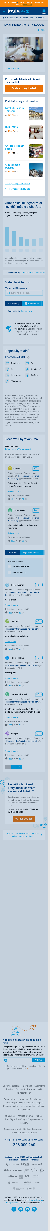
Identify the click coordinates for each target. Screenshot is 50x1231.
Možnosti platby (11, 1106)
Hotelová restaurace (17, 375)
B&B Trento (11, 126)
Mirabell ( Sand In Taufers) (14, 109)
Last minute (39, 1086)
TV (32, 363)
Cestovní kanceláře (12, 1086)
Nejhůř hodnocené (31, 553)
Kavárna (34, 375)
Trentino (25, 18)
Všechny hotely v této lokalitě (17, 183)
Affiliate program (26, 1116)
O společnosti (35, 1119)
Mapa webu (25, 1109)
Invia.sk (32, 1200)
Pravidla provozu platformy (24, 1132)
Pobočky (9, 1119)
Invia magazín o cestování (33, 1106)
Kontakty (24, 1123)
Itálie (18, 18)
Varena (33, 18)
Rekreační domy (24, 1093)
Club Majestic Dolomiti (12, 166)
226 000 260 (24, 1144)
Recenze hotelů (34, 1089)
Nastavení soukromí (32, 1129)
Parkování (20, 1089)
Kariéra (39, 1116)
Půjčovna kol (16, 381)
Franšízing (21, 1119)
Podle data (12, 553)
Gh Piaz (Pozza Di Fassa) (14, 147)
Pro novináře (10, 1116)
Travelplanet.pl (11, 1203)
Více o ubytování (12, 68)
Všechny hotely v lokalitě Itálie (17, 189)
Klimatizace (16, 363)
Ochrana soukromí (12, 1129)
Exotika (9, 1089)
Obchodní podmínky (14, 1102)
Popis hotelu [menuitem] (28, 272)
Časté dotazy (10, 1099)
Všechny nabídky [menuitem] (12, 272)
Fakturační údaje (33, 1102)
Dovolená (10, 18)
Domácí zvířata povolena (37, 369)
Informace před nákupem (31, 1099)
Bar (12, 369)
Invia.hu (39, 1200)
